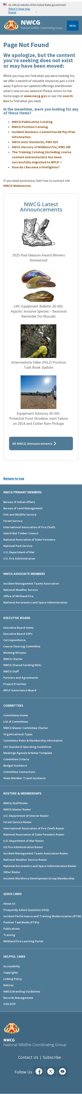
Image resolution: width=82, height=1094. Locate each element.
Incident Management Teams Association (31, 583)
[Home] (11, 25)
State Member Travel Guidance (24, 778)
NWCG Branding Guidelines (21, 991)
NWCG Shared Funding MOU (22, 665)
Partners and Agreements (20, 678)
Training (9, 935)
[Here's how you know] (41, 9)
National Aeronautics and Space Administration (35, 602)
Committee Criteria (16, 759)
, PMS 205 (41, 147)
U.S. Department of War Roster (23, 841)
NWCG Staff (11, 671)
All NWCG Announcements (32, 443)
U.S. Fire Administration (19, 558)
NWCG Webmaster (17, 185)
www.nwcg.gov (35, 96)
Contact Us (28, 1057)
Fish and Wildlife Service (19, 514)
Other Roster (11, 872)
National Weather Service (20, 590)
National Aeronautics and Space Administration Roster (40, 866)
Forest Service (12, 521)
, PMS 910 (35, 142)
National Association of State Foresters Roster (34, 834)
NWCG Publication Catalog (32, 122)
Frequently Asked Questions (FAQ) (26, 910)
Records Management (18, 998)
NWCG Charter (13, 659)
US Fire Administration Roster (23, 847)
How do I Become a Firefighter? (36, 167)
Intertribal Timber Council (20, 533)
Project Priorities (14, 684)
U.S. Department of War (19, 552)
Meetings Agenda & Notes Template (27, 753)
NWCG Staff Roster (15, 803)
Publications (11, 928)
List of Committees (15, 721)
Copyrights (10, 972)
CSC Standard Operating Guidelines (27, 747)
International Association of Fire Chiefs (29, 527)
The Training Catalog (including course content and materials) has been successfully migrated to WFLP (41, 157)
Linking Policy (12, 979)
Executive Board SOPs (17, 634)
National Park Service (17, 546)
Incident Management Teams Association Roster (35, 853)
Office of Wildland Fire (18, 596)
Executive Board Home (18, 627)
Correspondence (14, 640)
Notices (8, 985)
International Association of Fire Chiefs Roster (33, 828)
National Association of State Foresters (29, 539)
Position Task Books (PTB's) (21, 922)
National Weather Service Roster (25, 860)
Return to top (13, 478)
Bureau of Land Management (22, 508)
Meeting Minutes (14, 653)
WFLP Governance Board (19, 690)
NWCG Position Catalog (30, 127)
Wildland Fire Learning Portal (23, 941)
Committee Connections (19, 772)
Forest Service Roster (17, 822)
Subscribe (52, 1057)
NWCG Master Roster (17, 809)
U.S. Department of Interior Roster (26, 816)
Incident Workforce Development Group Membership (38, 878)
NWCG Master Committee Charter (25, 728)
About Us (9, 903)
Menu (72, 26)
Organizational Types (17, 734)
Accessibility (11, 966)
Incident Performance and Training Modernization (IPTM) (42, 916)
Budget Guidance (15, 765)
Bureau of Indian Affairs (19, 502)
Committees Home (15, 715)
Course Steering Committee (21, 646)
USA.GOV (9, 1004)
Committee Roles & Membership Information (33, 740)
